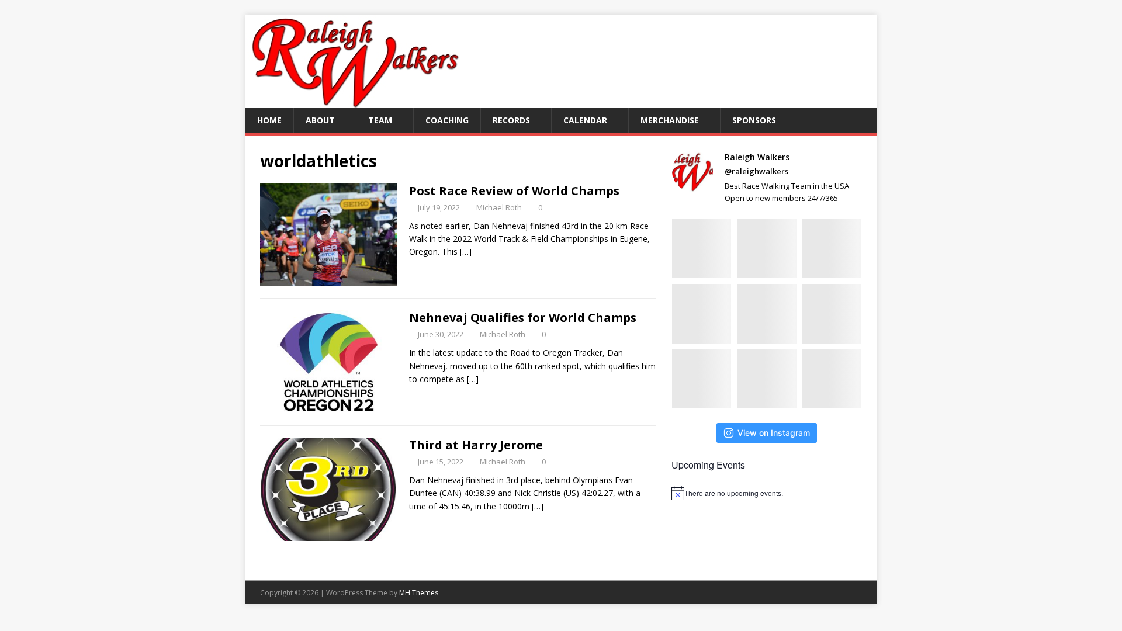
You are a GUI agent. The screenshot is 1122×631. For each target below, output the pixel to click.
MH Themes (418, 593)
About (320, 120)
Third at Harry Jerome (476, 445)
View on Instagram (773, 433)
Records (511, 120)
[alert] (766, 493)
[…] (466, 251)
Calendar (585, 120)
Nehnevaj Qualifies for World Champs (522, 317)
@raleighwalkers (756, 171)
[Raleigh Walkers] (354, 101)
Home (269, 120)
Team (380, 120)
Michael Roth (499, 207)
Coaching (447, 120)
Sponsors (754, 120)
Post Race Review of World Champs (514, 191)
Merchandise (669, 120)
